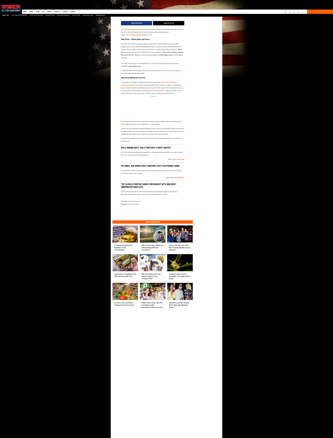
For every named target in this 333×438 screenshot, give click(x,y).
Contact (73, 11)
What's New (136, 204)
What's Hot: (6, 15)
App (43, 11)
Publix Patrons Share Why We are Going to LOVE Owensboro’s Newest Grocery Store (152, 305)
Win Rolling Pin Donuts (63, 15)
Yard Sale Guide (50, 15)
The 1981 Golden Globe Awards (130, 29)
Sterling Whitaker (179, 177)
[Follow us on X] (300, 12)
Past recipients (125, 121)
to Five (149, 35)
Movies (130, 204)
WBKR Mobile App (100, 15)
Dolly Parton (131, 201)
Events (49, 11)
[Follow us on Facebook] (296, 12)
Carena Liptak (180, 159)
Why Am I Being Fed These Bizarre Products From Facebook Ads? (151, 276)
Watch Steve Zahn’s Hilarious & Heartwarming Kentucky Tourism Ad (152, 247)
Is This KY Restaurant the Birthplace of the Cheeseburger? (123, 247)
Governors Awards (158, 91)
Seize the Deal (76, 15)
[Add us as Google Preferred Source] (292, 12)
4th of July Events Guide (36, 15)
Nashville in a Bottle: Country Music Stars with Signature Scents (179, 305)
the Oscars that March (159, 63)
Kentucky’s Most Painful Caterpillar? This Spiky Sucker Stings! (179, 276)
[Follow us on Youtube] (305, 12)
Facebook (138, 201)
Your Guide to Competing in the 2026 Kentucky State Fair (125, 275)
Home (24, 11)
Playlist (65, 11)
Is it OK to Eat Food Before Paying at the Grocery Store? (124, 304)
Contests (57, 11)
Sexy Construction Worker (19, 15)
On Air (31, 11)
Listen (37, 11)
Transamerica (177, 70)
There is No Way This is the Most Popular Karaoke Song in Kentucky (179, 247)
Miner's (133, 35)
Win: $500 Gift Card (88, 15)
